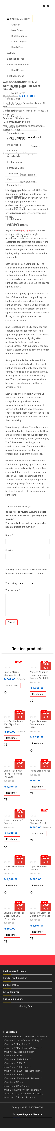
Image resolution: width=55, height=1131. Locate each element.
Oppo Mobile (13, 156)
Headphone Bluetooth (18, 82)
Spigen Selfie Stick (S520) (46, 81)
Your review (13, 590)
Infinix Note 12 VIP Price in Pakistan (21, 1078)
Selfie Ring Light (50, 81)
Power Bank (17, 196)
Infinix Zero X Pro (12, 1082)
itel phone (12, 150)
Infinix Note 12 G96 (13, 1063)
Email (9, 550)
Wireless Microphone (22, 242)
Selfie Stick (17, 202)
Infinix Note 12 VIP (12, 1074)
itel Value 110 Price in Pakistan (19, 1097)
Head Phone (17, 70)
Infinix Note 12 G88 (13, 1055)
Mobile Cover (18, 93)
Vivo (9, 179)
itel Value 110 (10, 1093)
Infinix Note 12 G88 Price (15, 1059)
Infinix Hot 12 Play (30, 1040)
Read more (38, 694)
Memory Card (18, 87)
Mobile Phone (18, 139)
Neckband (16, 191)
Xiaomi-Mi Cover (15, 133)
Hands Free (17, 47)
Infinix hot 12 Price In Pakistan (18, 1052)
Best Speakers (14, 219)
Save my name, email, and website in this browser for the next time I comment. (27, 571)
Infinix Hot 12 (10, 1040)
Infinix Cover (13, 99)
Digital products (19, 36)
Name (9, 535)
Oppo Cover (13, 110)
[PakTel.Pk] (10, 7)
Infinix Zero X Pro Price (15, 1086)
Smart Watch (18, 207)
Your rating (12, 583)
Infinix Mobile (14, 145)
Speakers (16, 213)
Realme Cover (14, 116)
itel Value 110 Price (31, 1093)
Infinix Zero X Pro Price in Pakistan (21, 1090)
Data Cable (17, 30)
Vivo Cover (12, 127)
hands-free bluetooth (18, 64)
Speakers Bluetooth (17, 225)
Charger (15, 25)
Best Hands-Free (15, 59)
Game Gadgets (19, 41)
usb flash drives (19, 236)
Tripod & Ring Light (21, 230)
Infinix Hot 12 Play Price (15, 1044)
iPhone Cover (14, 104)
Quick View (19, 691)
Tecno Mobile (14, 173)
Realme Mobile (15, 162)
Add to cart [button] (12, 685)
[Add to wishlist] (7, 691)
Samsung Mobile (15, 168)
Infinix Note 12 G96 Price (15, 1067)
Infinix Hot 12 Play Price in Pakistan (21, 1048)
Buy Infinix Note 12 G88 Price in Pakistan (24, 1036)
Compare (13, 691)
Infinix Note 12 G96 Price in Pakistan (21, 1071)
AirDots (11, 53)
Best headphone (15, 76)
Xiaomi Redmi (14, 185)
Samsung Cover (15, 122)
